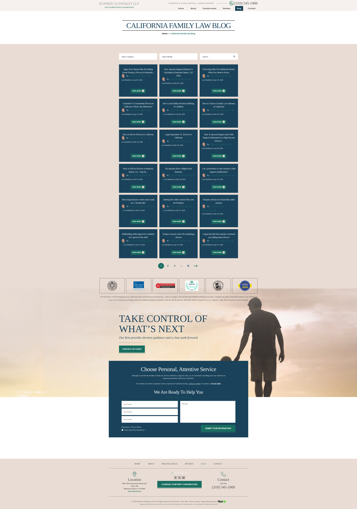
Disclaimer (125, 427)
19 (188, 265)
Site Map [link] (184, 501)
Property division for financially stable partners (219, 201)
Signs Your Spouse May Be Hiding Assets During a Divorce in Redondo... (138, 71)
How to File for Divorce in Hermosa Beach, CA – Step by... (138, 170)
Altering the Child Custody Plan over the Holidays (178, 201)
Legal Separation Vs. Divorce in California (178, 136)
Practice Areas (209, 8)
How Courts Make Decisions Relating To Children (178, 105)
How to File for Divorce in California (138, 134)
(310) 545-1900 (246, 3)
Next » (195, 266)
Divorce (145, 76)
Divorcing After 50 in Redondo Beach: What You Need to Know (219, 71)
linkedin (183, 477)
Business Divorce (189, 175)
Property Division (208, 210)
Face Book (175, 477)
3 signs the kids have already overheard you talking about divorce (218, 235)
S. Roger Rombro (135, 76)
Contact (252, 8)
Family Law (228, 110)
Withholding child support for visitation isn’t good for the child (138, 235)
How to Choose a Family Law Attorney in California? (218, 105)
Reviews (226, 8)
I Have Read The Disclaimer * (134, 430)
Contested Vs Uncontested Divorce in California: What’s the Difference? (138, 105)
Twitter (179, 477)
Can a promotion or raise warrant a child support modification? (218, 170)
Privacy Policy (136, 427)
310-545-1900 (215, 384)
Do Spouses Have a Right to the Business (178, 170)
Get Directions (134, 491)
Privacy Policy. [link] (195, 501)
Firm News (227, 241)
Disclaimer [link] (176, 501)
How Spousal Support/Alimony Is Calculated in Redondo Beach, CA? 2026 (178, 72)
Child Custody (188, 206)
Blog (239, 8)
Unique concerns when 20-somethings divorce (178, 235)
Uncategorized (188, 110)
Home (181, 8)
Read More (136, 91)
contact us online (194, 384)
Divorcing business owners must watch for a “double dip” (138, 201)
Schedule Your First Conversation (179, 484)
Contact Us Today (132, 349)
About (193, 8)
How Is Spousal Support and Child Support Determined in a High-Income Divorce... (219, 137)
